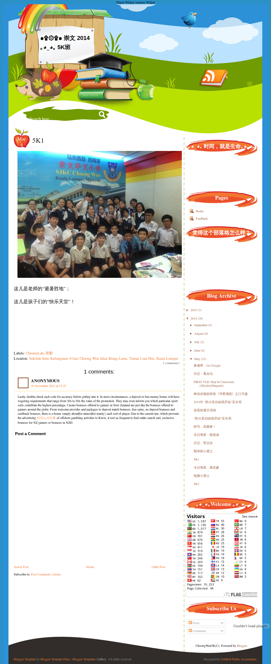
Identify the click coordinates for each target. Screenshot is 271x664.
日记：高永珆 (203, 373)
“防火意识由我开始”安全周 (212, 418)
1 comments (170, 363)
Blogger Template (25, 659)
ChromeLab (34, 353)
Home (90, 567)
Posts (196, 623)
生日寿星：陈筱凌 (206, 434)
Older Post (158, 567)
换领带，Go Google (207, 365)
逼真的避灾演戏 (205, 410)
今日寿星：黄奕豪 (206, 467)
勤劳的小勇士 (203, 451)
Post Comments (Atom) (46, 574)
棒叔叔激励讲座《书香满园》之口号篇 (221, 393)
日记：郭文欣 (203, 443)
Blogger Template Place (55, 659)
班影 (49, 353)
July (197, 342)
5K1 (38, 140)
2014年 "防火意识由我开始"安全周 (218, 402)
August (199, 333)
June (197, 350)
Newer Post (21, 567)
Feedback (202, 218)
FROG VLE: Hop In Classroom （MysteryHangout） (214, 384)
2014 (194, 318)
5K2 (196, 484)
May (197, 359)
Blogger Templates (84, 659)
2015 (194, 310)
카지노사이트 (46, 418)
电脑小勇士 (202, 475)
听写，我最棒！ (205, 426)
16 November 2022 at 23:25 (48, 386)
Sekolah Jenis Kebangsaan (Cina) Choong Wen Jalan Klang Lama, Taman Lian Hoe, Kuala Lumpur (103, 358)
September (201, 325)
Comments (199, 631)
